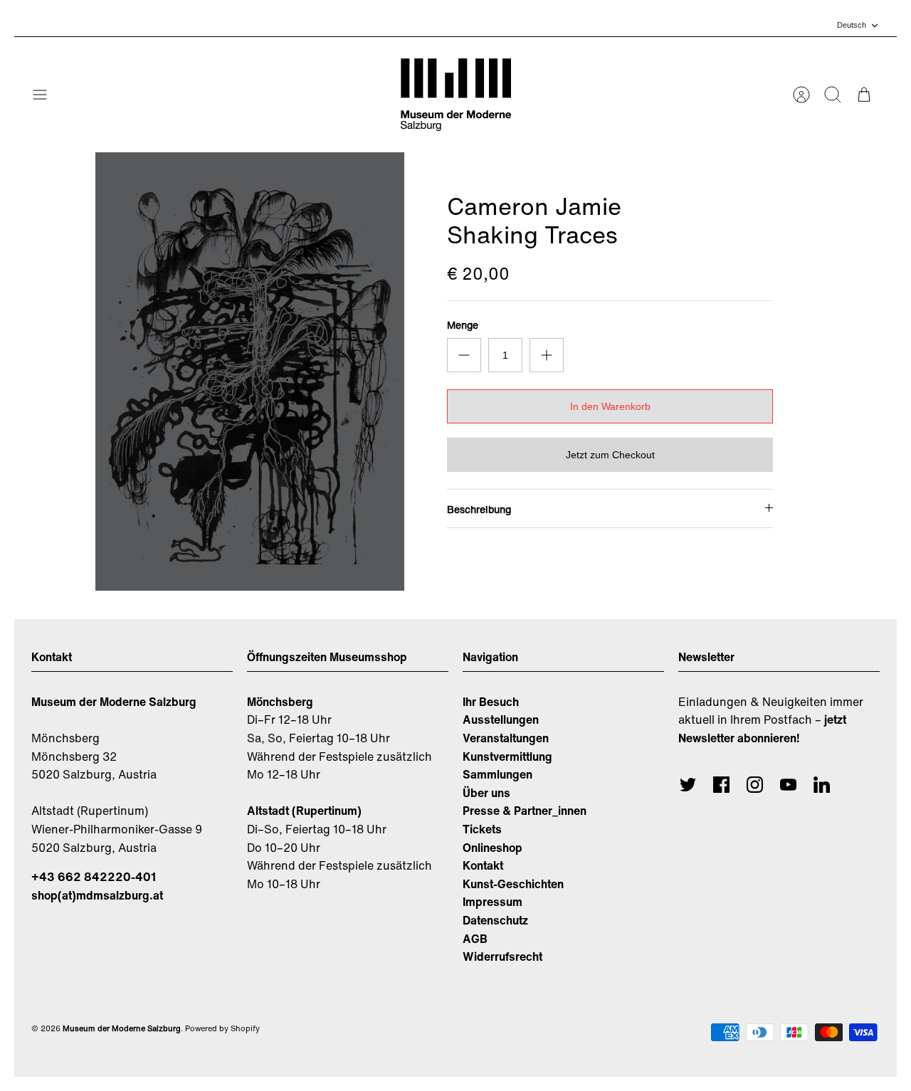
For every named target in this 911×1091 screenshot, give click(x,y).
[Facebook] (721, 784)
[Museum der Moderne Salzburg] (456, 94)
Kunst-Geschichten (513, 883)
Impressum (492, 901)
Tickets (482, 829)
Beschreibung (479, 509)
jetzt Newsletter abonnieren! (762, 729)
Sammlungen (497, 774)
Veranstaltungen (506, 738)
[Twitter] (688, 784)
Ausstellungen (501, 719)
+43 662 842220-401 (93, 876)
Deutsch (851, 25)
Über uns (486, 792)
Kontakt (483, 865)
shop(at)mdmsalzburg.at (97, 895)
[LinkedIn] (821, 784)
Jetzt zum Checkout (610, 454)
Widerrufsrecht (502, 956)
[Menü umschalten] (47, 94)
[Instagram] (755, 784)
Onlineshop (492, 847)
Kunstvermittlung (507, 756)
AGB (475, 938)
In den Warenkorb (610, 406)
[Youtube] (788, 784)
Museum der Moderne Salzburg (122, 1028)
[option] (249, 371)
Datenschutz (495, 920)
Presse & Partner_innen (524, 810)
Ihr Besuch (491, 701)
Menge (462, 325)
